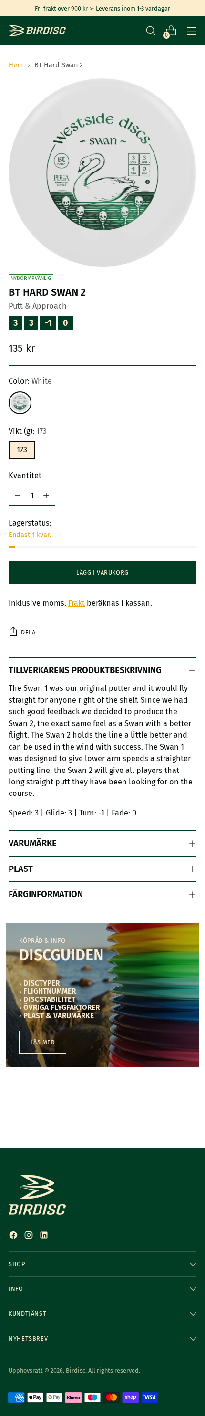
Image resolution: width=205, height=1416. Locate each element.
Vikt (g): (28, 431)
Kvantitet (25, 475)
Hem (16, 65)
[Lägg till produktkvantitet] (46, 495)
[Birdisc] (37, 30)
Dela (28, 632)
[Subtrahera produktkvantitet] (17, 495)
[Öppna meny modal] (191, 31)
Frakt (76, 603)
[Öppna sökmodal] (150, 31)
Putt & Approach (38, 306)
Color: (30, 381)
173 (22, 449)
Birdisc (75, 1370)
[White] (20, 402)
